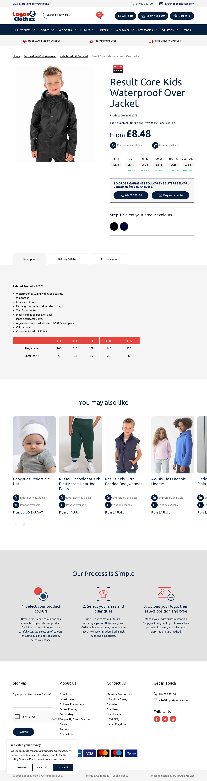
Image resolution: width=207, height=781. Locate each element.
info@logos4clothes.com (174, 700)
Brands (186, 29)
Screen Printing (68, 709)
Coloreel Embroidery (72, 704)
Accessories (145, 29)
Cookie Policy (120, 775)
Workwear (122, 29)
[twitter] (165, 719)
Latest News (67, 699)
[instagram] (173, 719)
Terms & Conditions (97, 775)
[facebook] (157, 719)
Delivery (64, 724)
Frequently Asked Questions (76, 719)
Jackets (103, 29)
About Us (65, 694)
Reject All (42, 767)
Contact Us (66, 734)
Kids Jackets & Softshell (74, 56)
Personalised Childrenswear (40, 56)
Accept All (63, 767)
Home (16, 56)
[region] (42, 757)
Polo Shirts (64, 29)
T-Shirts (85, 29)
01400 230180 (133, 195)
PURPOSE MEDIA (183, 775)
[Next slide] (24, 524)
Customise (21, 767)
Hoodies (43, 29)
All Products (22, 29)
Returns (64, 729)
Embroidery (66, 714)
